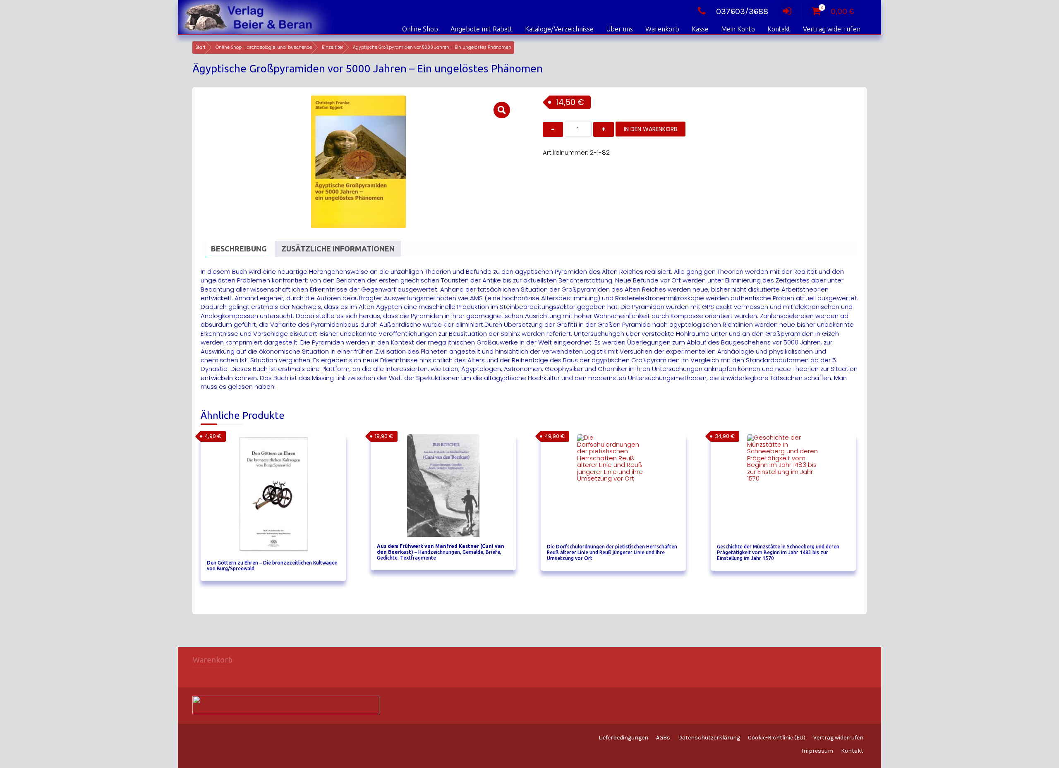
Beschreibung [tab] (239, 248)
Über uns (619, 29)
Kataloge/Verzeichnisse (559, 29)
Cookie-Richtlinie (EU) (776, 737)
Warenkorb (662, 29)
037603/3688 (742, 11)
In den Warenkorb (650, 129)
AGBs (663, 737)
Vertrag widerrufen (831, 29)
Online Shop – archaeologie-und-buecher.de (264, 47)
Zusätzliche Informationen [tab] (338, 248)
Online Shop (420, 29)
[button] (502, 110)
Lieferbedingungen (623, 737)
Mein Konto (738, 29)
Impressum (817, 750)
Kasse (700, 29)
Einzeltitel (332, 47)
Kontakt (779, 29)
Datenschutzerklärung (709, 737)
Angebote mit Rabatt (481, 29)
